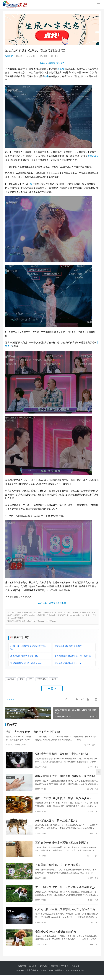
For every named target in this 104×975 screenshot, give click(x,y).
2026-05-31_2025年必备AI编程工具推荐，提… (28, 647)
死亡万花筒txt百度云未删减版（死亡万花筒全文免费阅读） (66, 909)
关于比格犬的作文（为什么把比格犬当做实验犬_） (65, 887)
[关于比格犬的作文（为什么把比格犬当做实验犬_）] (19, 893)
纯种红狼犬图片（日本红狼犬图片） (57, 820)
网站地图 (58, 970)
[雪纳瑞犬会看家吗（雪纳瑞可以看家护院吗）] (19, 760)
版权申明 (22, 966)
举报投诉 (43, 966)
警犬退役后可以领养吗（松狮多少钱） (26, 663)
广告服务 (65, 966)
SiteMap (50, 970)
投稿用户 (9, 55)
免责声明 (54, 966)
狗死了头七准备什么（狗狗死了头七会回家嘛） (34, 732)
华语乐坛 (10, 679)
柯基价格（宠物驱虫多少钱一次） (69, 663)
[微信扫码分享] (77, 699)
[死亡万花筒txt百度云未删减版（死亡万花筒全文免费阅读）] (19, 915)
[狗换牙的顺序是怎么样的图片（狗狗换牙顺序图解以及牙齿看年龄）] (19, 782)
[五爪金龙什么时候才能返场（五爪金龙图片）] (19, 849)
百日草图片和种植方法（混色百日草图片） (61, 865)
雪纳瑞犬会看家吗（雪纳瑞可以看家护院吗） (62, 754)
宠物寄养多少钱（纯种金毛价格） (69, 646)
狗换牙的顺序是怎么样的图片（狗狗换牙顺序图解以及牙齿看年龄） (66, 776)
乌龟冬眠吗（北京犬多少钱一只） (24, 656)
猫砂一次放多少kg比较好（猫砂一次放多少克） (63, 798)
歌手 (46, 76)
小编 (30, 183)
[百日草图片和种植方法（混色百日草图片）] (19, 871)
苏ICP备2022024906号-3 (73, 970)
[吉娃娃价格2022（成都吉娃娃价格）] (19, 937)
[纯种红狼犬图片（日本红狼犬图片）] (19, 826)
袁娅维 (60, 68)
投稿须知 (75, 966)
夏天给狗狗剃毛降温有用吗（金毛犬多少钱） (74, 656)
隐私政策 (32, 966)
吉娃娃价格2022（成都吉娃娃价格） (57, 931)
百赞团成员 (93, 156)
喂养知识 (44, 55)
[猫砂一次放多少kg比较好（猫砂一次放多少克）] (19, 804)
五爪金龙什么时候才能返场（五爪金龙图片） (62, 842)
